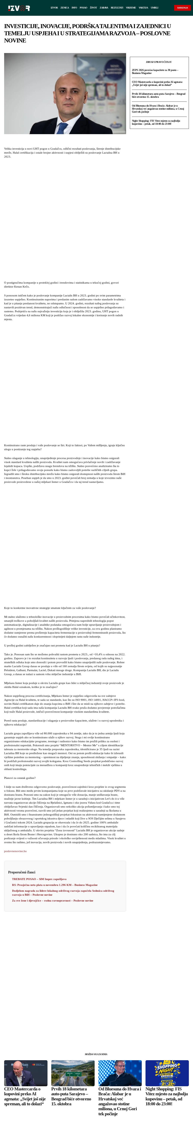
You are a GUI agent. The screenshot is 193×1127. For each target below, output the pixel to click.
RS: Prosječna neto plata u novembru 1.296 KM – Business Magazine (55, 884)
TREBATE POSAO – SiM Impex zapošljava (39, 879)
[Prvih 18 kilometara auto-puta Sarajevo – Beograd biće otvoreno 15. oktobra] (73, 1073)
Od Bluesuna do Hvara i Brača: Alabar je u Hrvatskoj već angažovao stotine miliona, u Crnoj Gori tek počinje (158, 108)
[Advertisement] (65, 220)
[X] (56, 1038)
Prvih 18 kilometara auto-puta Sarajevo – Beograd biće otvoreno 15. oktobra (158, 95)
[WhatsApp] (65, 1038)
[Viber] (82, 1038)
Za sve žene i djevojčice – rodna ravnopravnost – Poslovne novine (52, 900)
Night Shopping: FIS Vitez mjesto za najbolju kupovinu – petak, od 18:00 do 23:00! (156, 122)
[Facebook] (47, 1038)
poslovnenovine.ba (15, 851)
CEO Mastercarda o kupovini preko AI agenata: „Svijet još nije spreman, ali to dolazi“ (157, 83)
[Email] (73, 1038)
